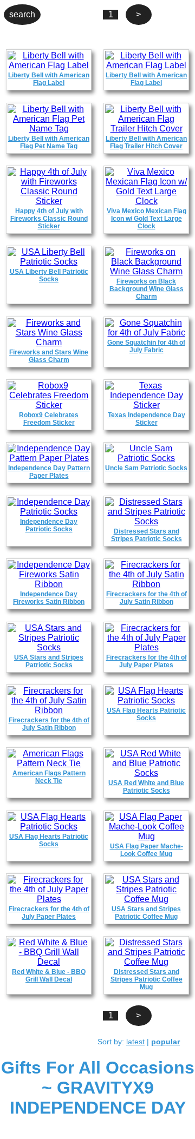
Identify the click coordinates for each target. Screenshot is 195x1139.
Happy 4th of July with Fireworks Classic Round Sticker (49, 218)
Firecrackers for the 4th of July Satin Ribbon (146, 597)
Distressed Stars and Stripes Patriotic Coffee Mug (146, 979)
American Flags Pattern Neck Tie (49, 777)
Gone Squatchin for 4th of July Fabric (146, 346)
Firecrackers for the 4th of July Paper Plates (146, 661)
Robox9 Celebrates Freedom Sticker (49, 418)
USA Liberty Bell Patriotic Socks (49, 275)
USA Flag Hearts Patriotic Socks (146, 714)
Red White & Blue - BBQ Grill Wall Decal (49, 975)
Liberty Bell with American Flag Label (48, 79)
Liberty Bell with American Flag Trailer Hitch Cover (146, 142)
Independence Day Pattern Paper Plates (49, 471)
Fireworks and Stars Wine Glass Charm (48, 356)
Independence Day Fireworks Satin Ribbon (48, 597)
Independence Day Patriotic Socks (48, 525)
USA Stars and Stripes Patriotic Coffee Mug (146, 912)
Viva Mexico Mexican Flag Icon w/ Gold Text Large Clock (146, 218)
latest (135, 1041)
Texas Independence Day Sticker (146, 418)
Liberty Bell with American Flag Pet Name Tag (48, 142)
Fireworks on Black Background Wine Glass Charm (146, 289)
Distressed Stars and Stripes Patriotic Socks (146, 535)
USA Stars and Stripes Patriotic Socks (48, 661)
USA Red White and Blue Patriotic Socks (146, 786)
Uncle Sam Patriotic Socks (146, 468)
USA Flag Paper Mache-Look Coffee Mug (146, 850)
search (22, 14)
